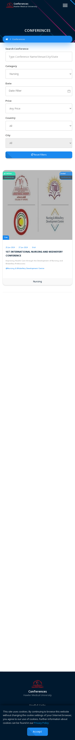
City (7, 135)
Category (11, 66)
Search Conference (16, 48)
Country (10, 118)
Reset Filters (40, 154)
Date (8, 83)
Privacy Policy (41, 722)
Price (8, 100)
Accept (37, 731)
